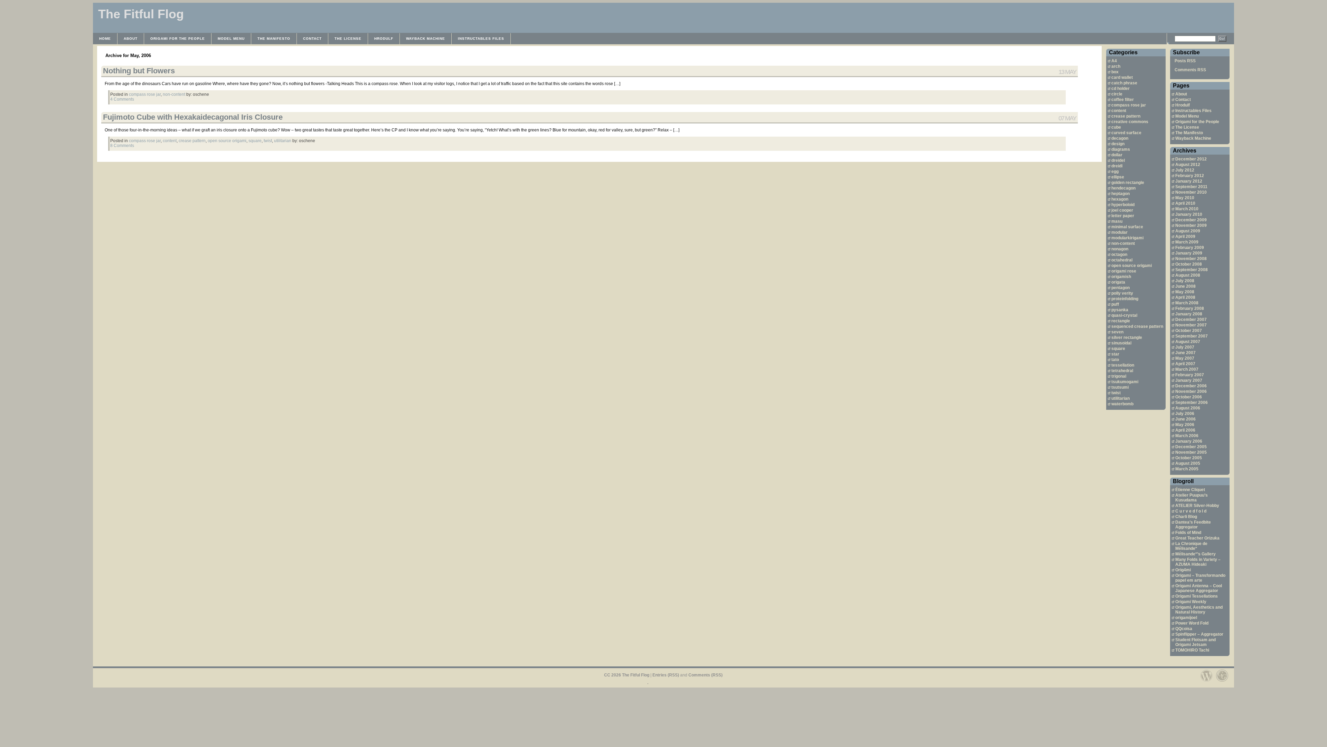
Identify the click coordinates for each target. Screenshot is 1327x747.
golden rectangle (1127, 182)
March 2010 (1186, 208)
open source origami (1131, 265)
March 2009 (1186, 242)
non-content (1123, 243)
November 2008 (1191, 258)
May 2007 (1184, 358)
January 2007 (1188, 380)
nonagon (1119, 249)
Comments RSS (1190, 69)
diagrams (1120, 149)
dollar (1116, 155)
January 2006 (1188, 441)
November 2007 (1191, 325)
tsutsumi (1120, 387)
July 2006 (1184, 413)
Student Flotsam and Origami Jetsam (1195, 642)
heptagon (1120, 193)
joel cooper (1122, 210)
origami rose (1123, 271)
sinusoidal (1121, 343)
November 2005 (1191, 452)
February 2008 (1189, 308)
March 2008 (1186, 303)
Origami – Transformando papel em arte (1200, 578)
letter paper (1122, 215)
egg (1115, 171)
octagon (1119, 254)
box (1115, 72)
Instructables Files (481, 38)
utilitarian (1120, 398)
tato (1115, 359)
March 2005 (1186, 469)
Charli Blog (1186, 516)
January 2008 (1188, 314)
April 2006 (1185, 430)
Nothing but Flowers (139, 70)
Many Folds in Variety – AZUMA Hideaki (1198, 562)
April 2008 (1185, 297)
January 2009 (1188, 253)
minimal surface (1127, 226)
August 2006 (1187, 408)
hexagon (1119, 199)
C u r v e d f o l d (1190, 511)
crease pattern (1125, 116)
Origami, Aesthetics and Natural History (1199, 610)
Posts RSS (1185, 60)
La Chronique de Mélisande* (1191, 546)
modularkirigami (1127, 238)
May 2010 (1184, 197)
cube (1116, 127)
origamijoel (1186, 617)
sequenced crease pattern (1137, 326)
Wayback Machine (425, 38)
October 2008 (1188, 264)
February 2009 (1189, 247)
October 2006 (1188, 397)
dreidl (1116, 166)
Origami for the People (177, 38)
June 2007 (1185, 352)
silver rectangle (1126, 337)
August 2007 (1187, 341)
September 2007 (1191, 336)
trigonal (1118, 376)
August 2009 (1187, 231)
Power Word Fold (1191, 623)
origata (1118, 282)
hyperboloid (1123, 204)
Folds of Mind (1188, 532)
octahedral (1121, 260)
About (131, 38)
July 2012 (1184, 170)
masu (1116, 221)
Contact (312, 38)
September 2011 (1191, 186)
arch (1115, 66)
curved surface (1126, 132)
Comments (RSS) (705, 675)
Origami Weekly (1190, 601)
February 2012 (1189, 175)
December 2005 (1191, 446)
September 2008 (1191, 269)
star (1115, 354)
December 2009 (1191, 220)
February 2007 (1189, 374)
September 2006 (1191, 402)
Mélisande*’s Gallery (1195, 554)
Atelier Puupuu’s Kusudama (1191, 497)
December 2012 (1191, 159)
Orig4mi (1183, 570)
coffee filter (1122, 99)
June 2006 (1185, 419)
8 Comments (122, 145)
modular (1119, 232)
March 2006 (1186, 435)
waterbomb (1122, 404)
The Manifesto (273, 38)
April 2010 (1185, 203)
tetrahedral (1122, 370)
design (1117, 143)
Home (105, 38)
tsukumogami (1124, 381)
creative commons (1129, 121)
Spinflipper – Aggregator (1199, 634)
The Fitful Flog (141, 14)
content (1118, 110)
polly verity (1122, 293)
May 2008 (1184, 291)
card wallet (1122, 77)
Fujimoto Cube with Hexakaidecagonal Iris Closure (193, 117)
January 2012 (1188, 181)
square (1118, 348)
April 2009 (1185, 236)
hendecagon (1123, 188)
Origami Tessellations (1196, 596)
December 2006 (1191, 386)
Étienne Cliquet (1190, 489)
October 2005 (1188, 457)
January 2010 (1188, 214)
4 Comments (122, 99)
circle (1116, 94)
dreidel (1118, 160)
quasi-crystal (1124, 315)
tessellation (1122, 365)
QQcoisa (1183, 628)
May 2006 (1184, 424)
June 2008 (1185, 286)
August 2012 (1187, 164)
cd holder (1120, 88)
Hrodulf (383, 38)
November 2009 (1191, 225)
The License (348, 38)
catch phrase (1124, 83)
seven (1117, 332)
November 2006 (1191, 391)
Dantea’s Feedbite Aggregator (1193, 524)
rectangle (1120, 321)
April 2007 (1185, 363)
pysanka (1119, 309)
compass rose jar (1128, 105)
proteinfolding (1124, 298)
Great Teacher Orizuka (1197, 538)
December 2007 (1191, 319)
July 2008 (1184, 280)
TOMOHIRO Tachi (1192, 650)
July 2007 (1184, 347)
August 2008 (1187, 275)
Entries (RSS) (665, 675)
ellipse (1117, 177)
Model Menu (231, 38)
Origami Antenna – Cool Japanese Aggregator (1198, 588)
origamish (1121, 276)
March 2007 (1186, 369)
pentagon (1120, 287)
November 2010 (1191, 192)
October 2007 (1188, 330)
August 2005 (1187, 463)
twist (1116, 392)
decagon (1119, 138)
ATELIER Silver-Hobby (1197, 505)
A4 (1114, 60)
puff (1115, 304)
